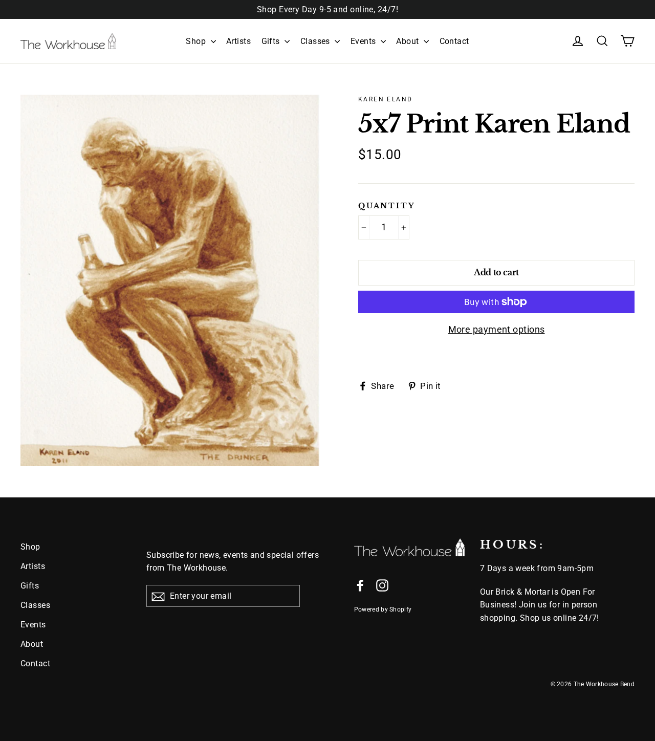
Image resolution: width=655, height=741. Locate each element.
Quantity (386, 206)
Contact (454, 41)
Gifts (271, 41)
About (408, 41)
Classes (316, 41)
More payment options (496, 329)
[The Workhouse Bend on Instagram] (382, 584)
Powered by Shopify (382, 609)
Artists (238, 41)
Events (364, 41)
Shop (197, 41)
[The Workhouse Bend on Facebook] (360, 584)
